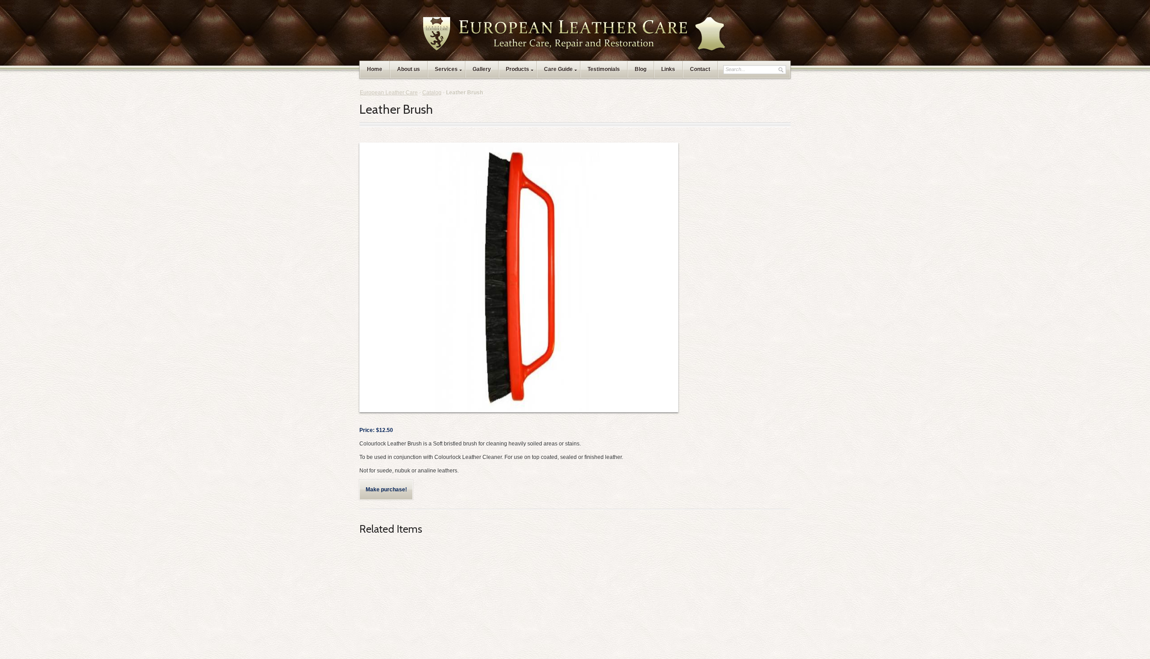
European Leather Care (389, 92)
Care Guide (558, 69)
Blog (640, 69)
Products (517, 69)
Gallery (482, 69)
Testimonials (604, 69)
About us (408, 69)
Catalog (432, 92)
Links (668, 69)
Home (374, 69)
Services (446, 69)
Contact (700, 69)
